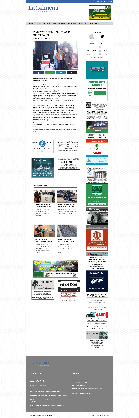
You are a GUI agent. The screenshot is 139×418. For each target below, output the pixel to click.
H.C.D (58, 23)
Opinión (86, 23)
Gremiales (53, 23)
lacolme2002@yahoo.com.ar (82, 393)
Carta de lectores (93, 23)
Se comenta (80, 23)
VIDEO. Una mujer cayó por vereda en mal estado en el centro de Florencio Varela (66, 206)
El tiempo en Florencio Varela (97, 57)
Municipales (64, 23)
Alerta (44, 23)
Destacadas (38, 23)
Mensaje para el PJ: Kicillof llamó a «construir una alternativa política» (48, 395)
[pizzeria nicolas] (97, 132)
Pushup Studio (105, 415)
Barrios (48, 23)
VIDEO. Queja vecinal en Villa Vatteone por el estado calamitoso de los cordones (66, 241)
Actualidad (30, 23)
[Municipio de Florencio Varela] (97, 70)
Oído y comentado (72, 23)
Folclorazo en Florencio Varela (38, 385)
